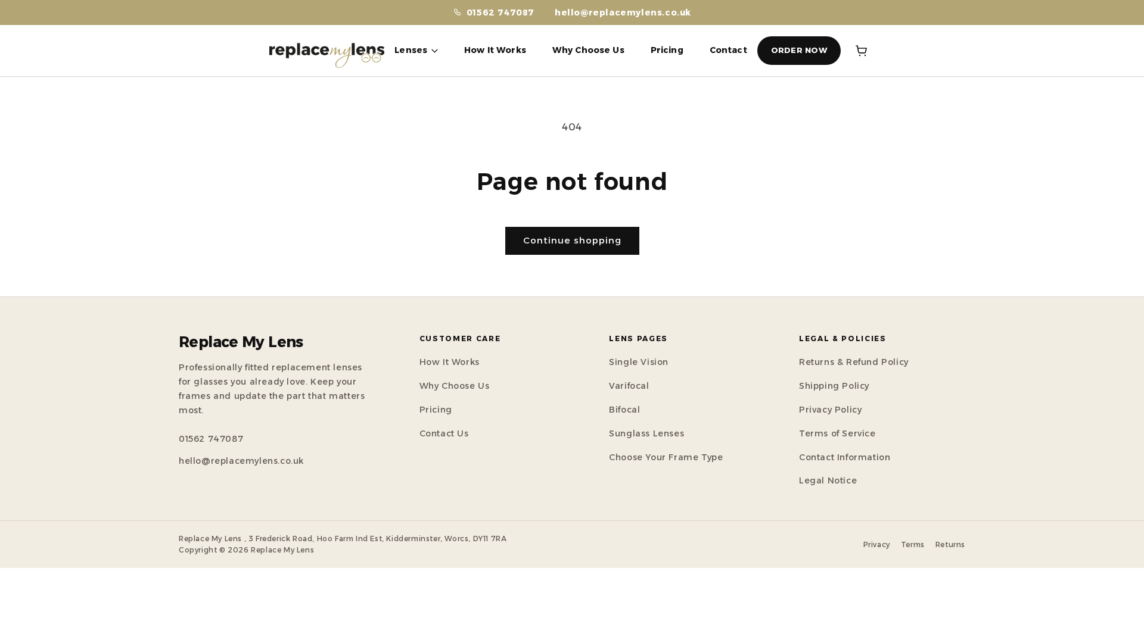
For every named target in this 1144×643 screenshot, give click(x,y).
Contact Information (844, 457)
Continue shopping (572, 240)
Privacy (876, 544)
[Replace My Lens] (326, 50)
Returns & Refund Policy (854, 362)
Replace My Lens (241, 342)
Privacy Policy (830, 409)
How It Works (495, 50)
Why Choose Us (588, 50)
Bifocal (624, 409)
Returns (950, 544)
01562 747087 (211, 438)
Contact (728, 50)
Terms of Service (837, 433)
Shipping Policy (834, 385)
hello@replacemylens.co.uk (623, 13)
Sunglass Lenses (646, 433)
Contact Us (444, 433)
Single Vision (639, 362)
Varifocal (629, 385)
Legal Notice (828, 480)
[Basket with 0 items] (861, 51)
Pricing (667, 50)
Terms (913, 544)
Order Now (799, 50)
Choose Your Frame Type (666, 457)
